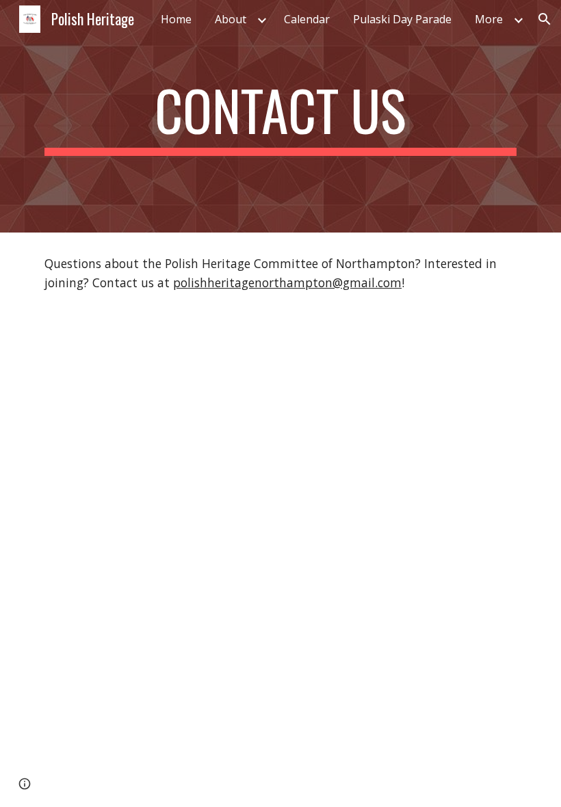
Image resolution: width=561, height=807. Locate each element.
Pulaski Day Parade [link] (402, 19)
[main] (280, 116)
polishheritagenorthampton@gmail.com (287, 282)
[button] (544, 19)
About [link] (230, 19)
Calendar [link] (307, 19)
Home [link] (176, 19)
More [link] (489, 19)
